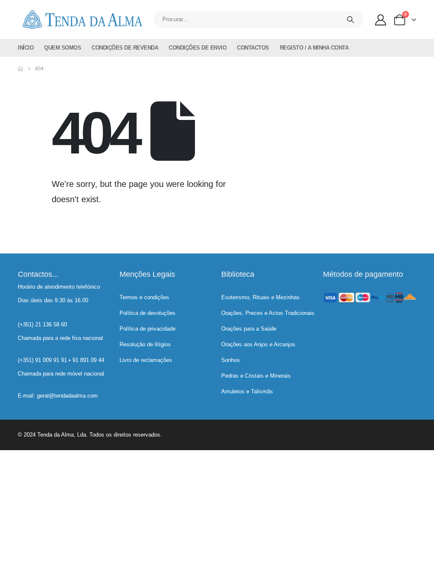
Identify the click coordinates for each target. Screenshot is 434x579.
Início (25, 48)
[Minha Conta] (380, 20)
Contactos (253, 48)
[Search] (350, 19)
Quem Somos (62, 48)
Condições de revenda (125, 48)
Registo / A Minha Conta (314, 48)
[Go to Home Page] (20, 68)
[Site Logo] (81, 19)
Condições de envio (197, 48)
